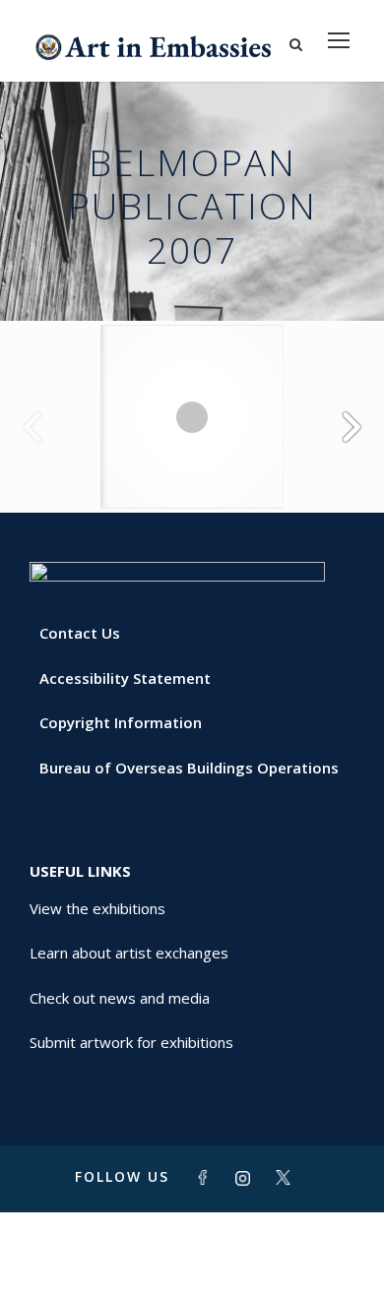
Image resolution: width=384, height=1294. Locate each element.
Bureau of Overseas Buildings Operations (189, 767)
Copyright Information (120, 722)
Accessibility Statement (125, 678)
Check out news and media (120, 998)
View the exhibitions (97, 908)
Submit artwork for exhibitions (131, 1042)
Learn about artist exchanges (129, 952)
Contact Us (79, 633)
